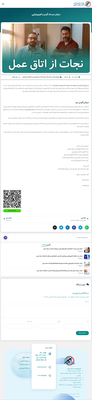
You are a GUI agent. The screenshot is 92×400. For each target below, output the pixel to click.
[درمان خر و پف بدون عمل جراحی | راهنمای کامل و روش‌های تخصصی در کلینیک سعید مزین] (87, 272)
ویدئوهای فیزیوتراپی (27, 77)
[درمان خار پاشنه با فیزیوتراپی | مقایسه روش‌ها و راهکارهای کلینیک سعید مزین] (87, 264)
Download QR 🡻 (12, 211)
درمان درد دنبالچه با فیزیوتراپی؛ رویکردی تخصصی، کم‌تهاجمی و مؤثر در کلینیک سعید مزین (59, 256)
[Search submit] (5, 237)
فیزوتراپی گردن (56, 77)
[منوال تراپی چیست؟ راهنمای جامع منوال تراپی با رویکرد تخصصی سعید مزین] (87, 250)
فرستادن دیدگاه (82, 333)
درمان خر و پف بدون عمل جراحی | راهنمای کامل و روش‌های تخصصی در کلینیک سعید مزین (60, 271)
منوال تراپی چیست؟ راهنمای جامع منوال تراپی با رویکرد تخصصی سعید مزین (63, 249)
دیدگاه (87, 302)
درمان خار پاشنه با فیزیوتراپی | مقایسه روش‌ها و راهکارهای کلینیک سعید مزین (62, 263)
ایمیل (58, 322)
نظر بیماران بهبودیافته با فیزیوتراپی (43, 77)
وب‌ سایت (29, 322)
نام (88, 322)
